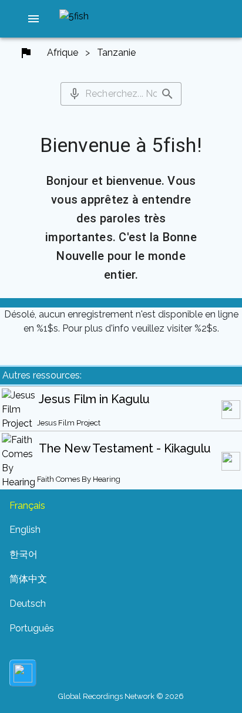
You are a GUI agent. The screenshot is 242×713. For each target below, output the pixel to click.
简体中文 (28, 578)
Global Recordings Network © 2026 (121, 696)
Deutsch (27, 603)
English (25, 529)
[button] (33, 18)
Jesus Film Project (68, 422)
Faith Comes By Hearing (78, 479)
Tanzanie (116, 52)
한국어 (23, 554)
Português (31, 628)
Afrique (62, 52)
